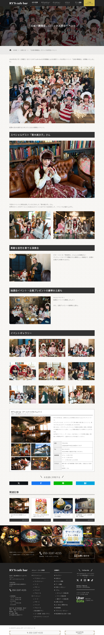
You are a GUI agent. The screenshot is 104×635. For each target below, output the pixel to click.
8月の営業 (35, 3)
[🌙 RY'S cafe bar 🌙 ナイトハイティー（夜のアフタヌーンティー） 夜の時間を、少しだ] (10, 535)
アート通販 (78, 3)
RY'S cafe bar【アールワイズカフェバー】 (24, 628)
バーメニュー (56, 3)
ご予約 (89, 3)
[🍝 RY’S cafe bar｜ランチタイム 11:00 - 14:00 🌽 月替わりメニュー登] (31, 535)
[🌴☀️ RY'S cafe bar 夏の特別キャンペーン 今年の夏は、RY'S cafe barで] (72, 535)
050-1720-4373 (65, 449)
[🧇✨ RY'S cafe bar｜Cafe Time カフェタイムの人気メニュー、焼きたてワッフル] (52, 535)
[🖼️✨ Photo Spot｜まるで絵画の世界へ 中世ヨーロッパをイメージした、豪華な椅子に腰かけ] (93, 535)
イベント (67, 3)
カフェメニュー (45, 3)
